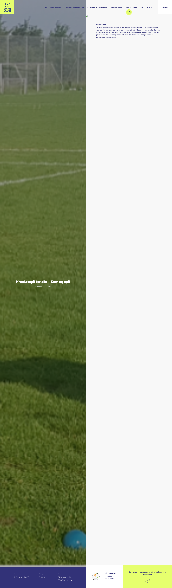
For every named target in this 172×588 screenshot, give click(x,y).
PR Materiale (131, 7)
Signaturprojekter (75, 7)
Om (142, 7)
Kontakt (151, 7)
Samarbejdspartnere (97, 7)
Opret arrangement (53, 7)
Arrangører (116, 7)
